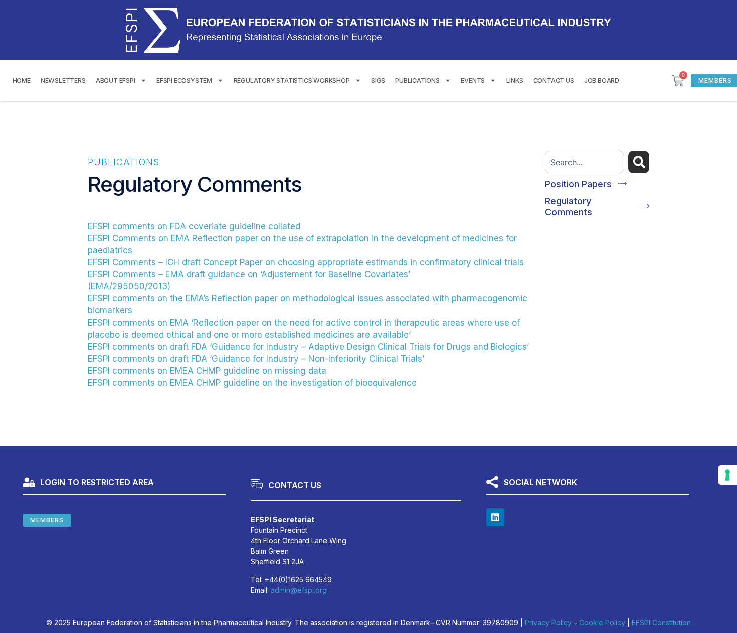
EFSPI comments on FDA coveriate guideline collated (194, 226)
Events (473, 80)
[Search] (638, 162)
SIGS (378, 80)
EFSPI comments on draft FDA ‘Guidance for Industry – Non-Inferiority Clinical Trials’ (256, 359)
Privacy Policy (548, 622)
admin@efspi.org (299, 590)
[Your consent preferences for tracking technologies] (727, 475)
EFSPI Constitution (661, 622)
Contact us (553, 80)
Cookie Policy (602, 622)
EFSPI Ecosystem (184, 80)
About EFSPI (115, 80)
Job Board (601, 80)
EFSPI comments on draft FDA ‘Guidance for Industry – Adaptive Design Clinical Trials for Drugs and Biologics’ (308, 347)
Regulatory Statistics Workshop (292, 80)
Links (514, 80)
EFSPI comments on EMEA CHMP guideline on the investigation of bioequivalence (252, 383)
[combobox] (584, 162)
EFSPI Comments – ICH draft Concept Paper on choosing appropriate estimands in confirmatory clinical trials (306, 262)
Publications (417, 80)
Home (22, 80)
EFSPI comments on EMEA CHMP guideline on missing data (207, 371)
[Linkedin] (495, 517)
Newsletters (63, 80)
